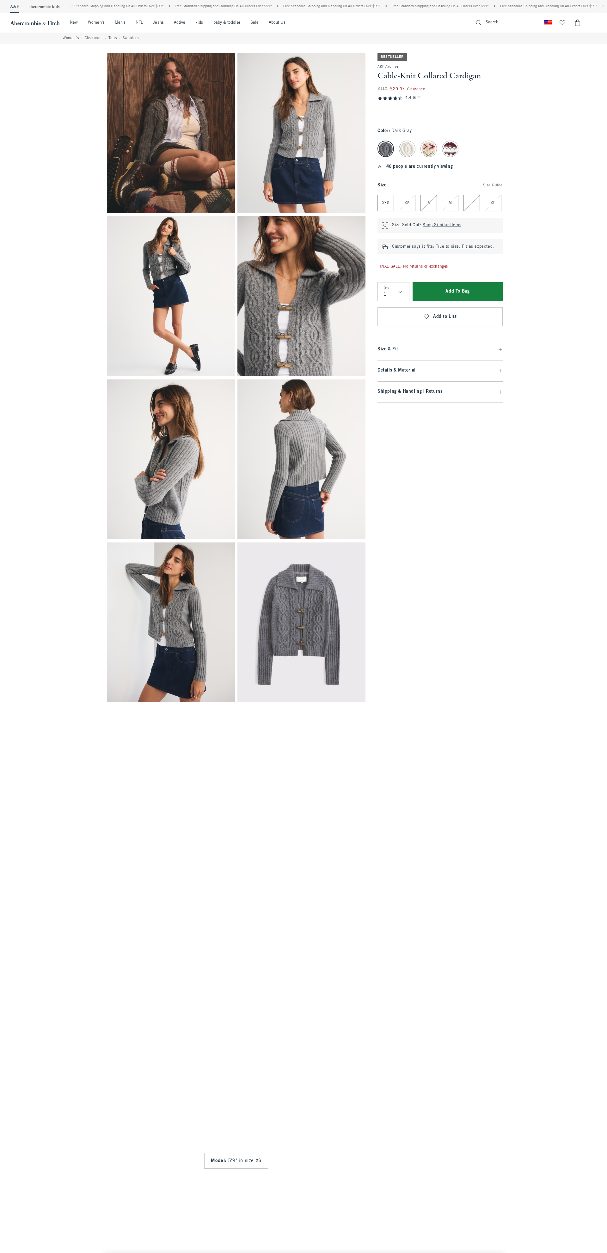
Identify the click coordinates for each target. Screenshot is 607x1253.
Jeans (158, 23)
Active (179, 23)
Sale (254, 23)
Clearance (93, 38)
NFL (139, 23)
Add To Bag (457, 292)
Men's (120, 23)
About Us (277, 23)
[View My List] (562, 23)
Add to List (445, 317)
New (74, 23)
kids (199, 23)
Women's (96, 23)
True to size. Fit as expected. (465, 247)
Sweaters (131, 38)
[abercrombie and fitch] (35, 23)
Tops (112, 38)
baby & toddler (226, 23)
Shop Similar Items (442, 225)
